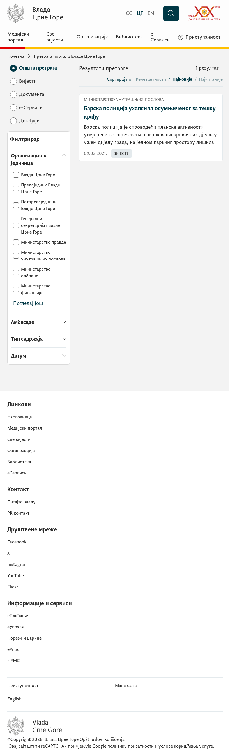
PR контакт (18, 513)
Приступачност (22, 685)
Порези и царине (24, 638)
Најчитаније (211, 79)
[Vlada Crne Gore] (62, 13)
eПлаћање (17, 616)
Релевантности (151, 79)
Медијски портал (18, 37)
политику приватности (130, 746)
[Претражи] (171, 13)
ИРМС (13, 660)
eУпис (13, 649)
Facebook (16, 542)
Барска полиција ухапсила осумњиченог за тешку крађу (150, 112)
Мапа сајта (126, 685)
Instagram (17, 564)
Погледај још (28, 303)
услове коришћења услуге (185, 746)
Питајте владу (21, 502)
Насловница (19, 417)
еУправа (15, 627)
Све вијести (54, 37)
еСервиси (17, 473)
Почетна (15, 56)
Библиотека (129, 37)
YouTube (15, 575)
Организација (92, 37)
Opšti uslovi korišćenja (102, 739)
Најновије (182, 79)
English (14, 699)
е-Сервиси (160, 37)
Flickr (12, 587)
